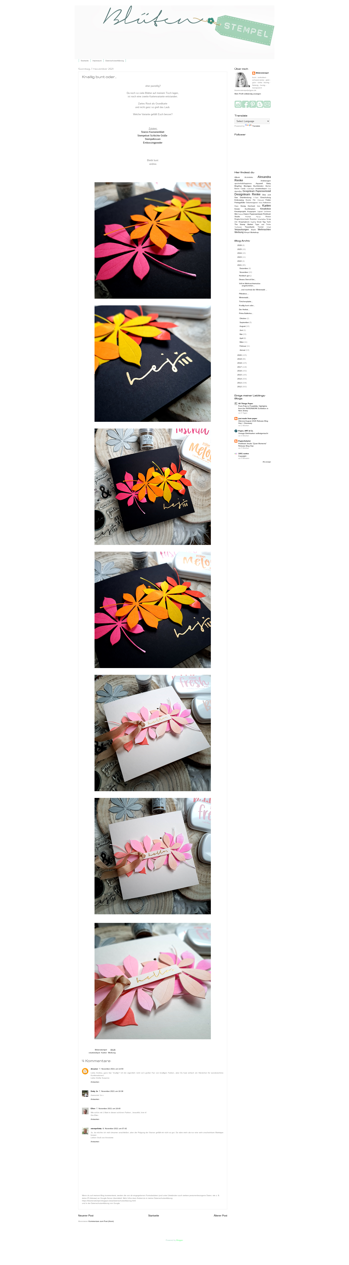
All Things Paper (245, 404)
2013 (239, 383)
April (242, 338)
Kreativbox (265, 209)
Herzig (243, 206)
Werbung (112, 1053)
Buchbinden (258, 186)
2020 (239, 355)
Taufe (269, 222)
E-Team (256, 197)
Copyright (242, 456)
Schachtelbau (262, 219)
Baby (268, 183)
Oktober (243, 318)
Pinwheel (248, 217)
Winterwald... (244, 297)
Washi (253, 230)
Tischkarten (238, 227)
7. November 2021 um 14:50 (111, 1069)
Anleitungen (266, 181)
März (242, 342)
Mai (241, 334)
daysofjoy (238, 191)
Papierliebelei (244, 441)
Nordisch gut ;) (245, 276)
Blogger (179, 1240)
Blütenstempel (101, 1050)
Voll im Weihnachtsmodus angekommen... (249, 284)
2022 (239, 261)
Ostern (246, 214)
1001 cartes (243, 454)
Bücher (268, 186)
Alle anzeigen (267, 462)
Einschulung (265, 197)
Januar (243, 350)
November (244, 272)
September (244, 322)
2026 (239, 245)
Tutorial (260, 227)
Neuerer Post (85, 1215)
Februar (243, 346)
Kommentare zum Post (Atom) (101, 1221)
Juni (242, 330)
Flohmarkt (261, 200)
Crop (269, 189)
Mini (236, 214)
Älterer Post (220, 1215)
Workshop (254, 232)
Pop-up (258, 217)
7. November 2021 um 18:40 (108, 1108)
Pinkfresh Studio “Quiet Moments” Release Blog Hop (252, 445)
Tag (264, 222)
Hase (236, 206)
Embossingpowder (152, 142)
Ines (258, 206)
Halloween (267, 203)
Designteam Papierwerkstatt (257, 191)
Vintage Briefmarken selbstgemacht (253, 433)
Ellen (93, 1108)
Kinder (237, 209)
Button (236, 189)
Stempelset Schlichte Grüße (152, 135)
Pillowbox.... (244, 294)
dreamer (94, 1069)
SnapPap (253, 222)
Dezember (244, 268)
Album (237, 177)
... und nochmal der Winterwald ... (253, 290)
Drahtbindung (245, 197)
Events (248, 200)
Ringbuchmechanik (241, 219)
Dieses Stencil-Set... (247, 279)
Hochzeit (251, 206)
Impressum (97, 61)
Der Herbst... (244, 309)
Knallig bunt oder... (247, 305)
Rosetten (253, 219)
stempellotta (96, 1128)
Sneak (259, 222)
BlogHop (238, 186)
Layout (260, 211)
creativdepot (250, 189)
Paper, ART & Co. (245, 431)
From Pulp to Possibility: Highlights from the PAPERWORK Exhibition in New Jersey (253, 408)
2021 (239, 265)
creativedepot (94, 1053)
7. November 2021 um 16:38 (111, 1091)
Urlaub (269, 227)
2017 (239, 367)
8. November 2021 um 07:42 (115, 1128)
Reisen (268, 217)
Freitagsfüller (239, 203)
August (243, 326)
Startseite (85, 61)
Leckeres (267, 211)
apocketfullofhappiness (243, 183)
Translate (256, 126)
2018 (239, 363)
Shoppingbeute (244, 222)
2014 (239, 379)
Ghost (260, 203)
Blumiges (247, 186)
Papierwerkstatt (256, 214)
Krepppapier (251, 211)
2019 (239, 359)
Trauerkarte (249, 227)
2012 (239, 387)
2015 (239, 375)
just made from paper (247, 418)
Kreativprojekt (240, 211)
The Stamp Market (243, 224)
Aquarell (259, 183)
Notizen (240, 214)
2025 (239, 249)
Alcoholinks (248, 177)
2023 (239, 257)
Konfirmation (250, 209)
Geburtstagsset (252, 203)
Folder (268, 200)
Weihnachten (264, 229)
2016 (239, 371)
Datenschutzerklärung (114, 61)
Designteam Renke (247, 194)
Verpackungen (241, 229)
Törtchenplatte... (246, 301)
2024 (239, 253)
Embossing (239, 200)
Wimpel (247, 232)
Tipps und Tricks (263, 224)
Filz (254, 200)
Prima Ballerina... (246, 313)
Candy (243, 189)
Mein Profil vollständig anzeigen (247, 94)
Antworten (95, 1082)
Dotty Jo (94, 1091)
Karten (104, 1053)
